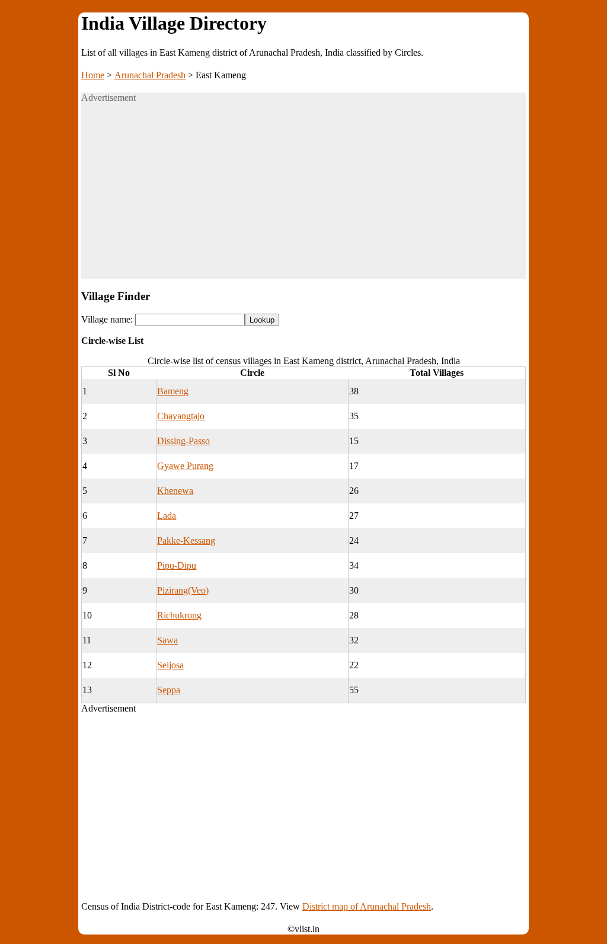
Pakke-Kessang (186, 540)
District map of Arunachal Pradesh (366, 906)
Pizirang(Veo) (183, 590)
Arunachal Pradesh (150, 75)
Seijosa (170, 665)
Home (92, 75)
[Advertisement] (303, 196)
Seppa (168, 690)
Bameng (173, 391)
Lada (166, 516)
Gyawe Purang (185, 466)
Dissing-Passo (183, 441)
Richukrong (179, 615)
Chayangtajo (181, 416)
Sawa (167, 640)
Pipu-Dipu (176, 565)
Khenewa (175, 491)
